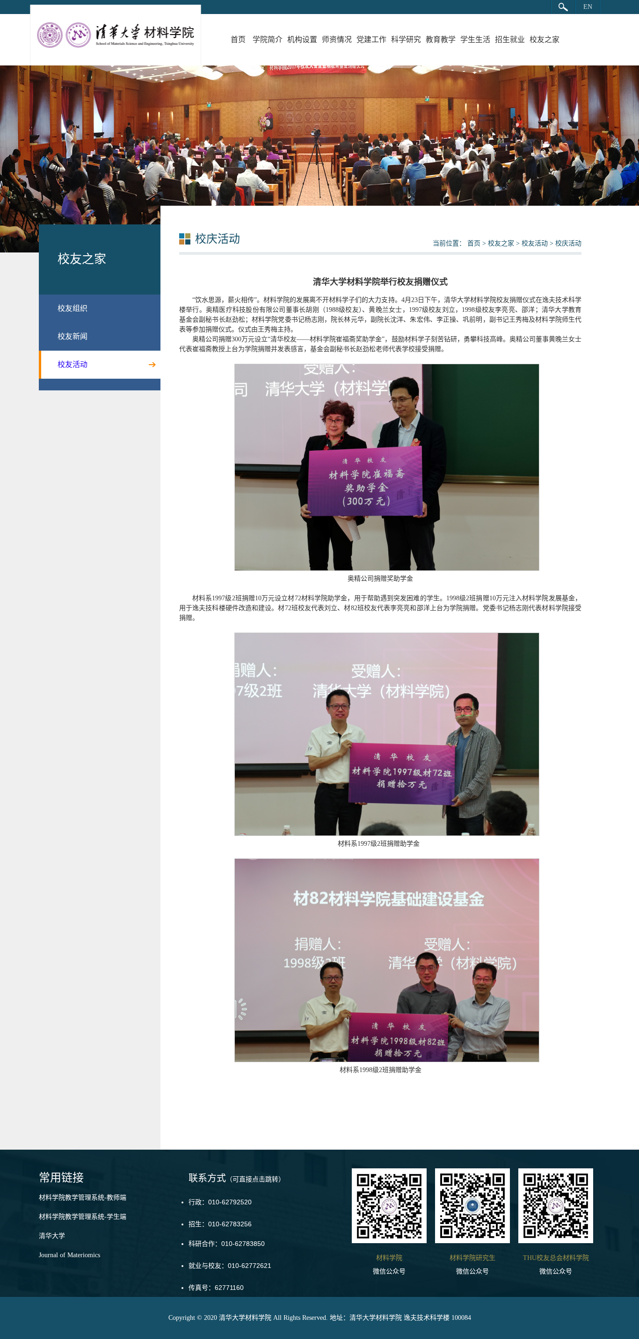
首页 (238, 39)
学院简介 (268, 39)
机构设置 (302, 39)
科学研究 (406, 39)
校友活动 (535, 243)
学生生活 (475, 39)
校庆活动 (568, 243)
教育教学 (441, 39)
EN (587, 6)
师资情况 (337, 39)
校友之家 (544, 39)
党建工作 (371, 39)
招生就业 (510, 39)
